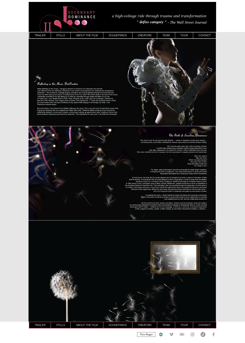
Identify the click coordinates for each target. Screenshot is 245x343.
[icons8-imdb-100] (182, 334)
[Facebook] (213, 334)
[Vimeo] (171, 334)
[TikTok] (203, 334)
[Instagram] (192, 334)
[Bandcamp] (160, 334)
